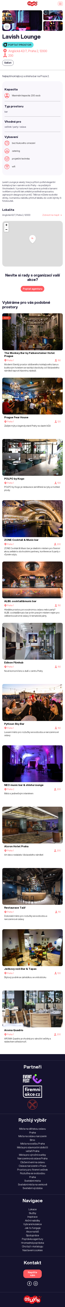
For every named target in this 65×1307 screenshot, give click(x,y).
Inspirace (32, 1216)
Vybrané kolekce (32, 1224)
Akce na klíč (32, 1231)
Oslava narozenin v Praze (32, 1166)
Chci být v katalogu (32, 1246)
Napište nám (32, 1274)
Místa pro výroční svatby (32, 1154)
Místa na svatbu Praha (32, 1143)
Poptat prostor (19, 44)
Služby (32, 1213)
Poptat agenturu (32, 288)
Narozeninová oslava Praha (32, 1158)
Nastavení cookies (33, 1250)
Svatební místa (32, 1180)
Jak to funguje (33, 1228)
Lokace (33, 1209)
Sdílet (7, 62)
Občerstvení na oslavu (32, 1162)
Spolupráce (32, 1235)
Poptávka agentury (32, 1239)
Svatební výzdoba (32, 1188)
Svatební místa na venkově (32, 1184)
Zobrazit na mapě (51, 215)
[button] (32, 239)
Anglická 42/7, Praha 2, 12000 (27, 51)
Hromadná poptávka (32, 1242)
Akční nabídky (32, 1220)
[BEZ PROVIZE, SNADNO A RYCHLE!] (32, 3)
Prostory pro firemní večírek (32, 1169)
